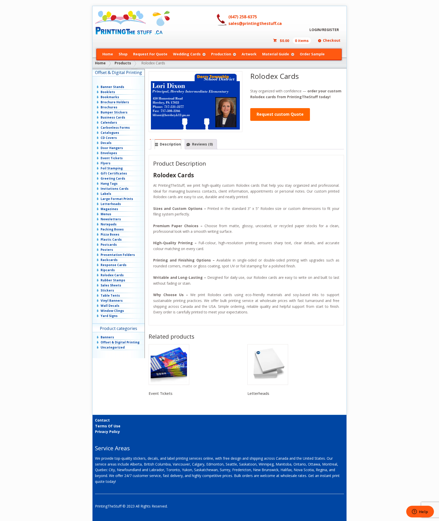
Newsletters (111, 219)
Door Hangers (112, 148)
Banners (107, 337)
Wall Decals (110, 305)
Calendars (109, 122)
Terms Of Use (107, 426)
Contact (102, 420)
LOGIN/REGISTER (324, 29)
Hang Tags (109, 183)
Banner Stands (112, 87)
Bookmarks (110, 97)
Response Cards (114, 265)
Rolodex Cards (112, 275)
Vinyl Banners (112, 300)
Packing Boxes (112, 229)
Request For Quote (150, 54)
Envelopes (109, 153)
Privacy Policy (107, 431)
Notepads (109, 224)
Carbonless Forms (115, 127)
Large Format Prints (117, 199)
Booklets (108, 92)
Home (107, 54)
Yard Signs (109, 316)
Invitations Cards (115, 188)
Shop (123, 54)
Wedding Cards (187, 54)
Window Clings (112, 311)
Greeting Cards (113, 178)
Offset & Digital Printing (120, 342)
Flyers (106, 163)
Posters (107, 250)
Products (123, 63)
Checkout (331, 40)
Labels (106, 194)
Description (170, 144)
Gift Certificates (114, 173)
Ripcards (108, 270)
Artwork (249, 54)
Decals (106, 143)
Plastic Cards (111, 239)
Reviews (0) (202, 144)
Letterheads (111, 204)
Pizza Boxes (110, 234)
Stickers (107, 290)
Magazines (109, 209)
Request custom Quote (280, 114)
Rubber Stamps (113, 280)
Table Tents (110, 295)
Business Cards (113, 117)
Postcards (109, 244)
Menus (106, 214)
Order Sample (312, 54)
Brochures (109, 107)
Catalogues (110, 133)
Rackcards (109, 260)
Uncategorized (113, 347)
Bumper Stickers (114, 112)
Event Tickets (112, 158)
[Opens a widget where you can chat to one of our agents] (420, 512)
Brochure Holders (115, 102)
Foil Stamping (112, 168)
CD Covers (109, 138)
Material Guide (275, 54)
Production (221, 54)
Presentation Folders (118, 255)
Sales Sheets (111, 285)
